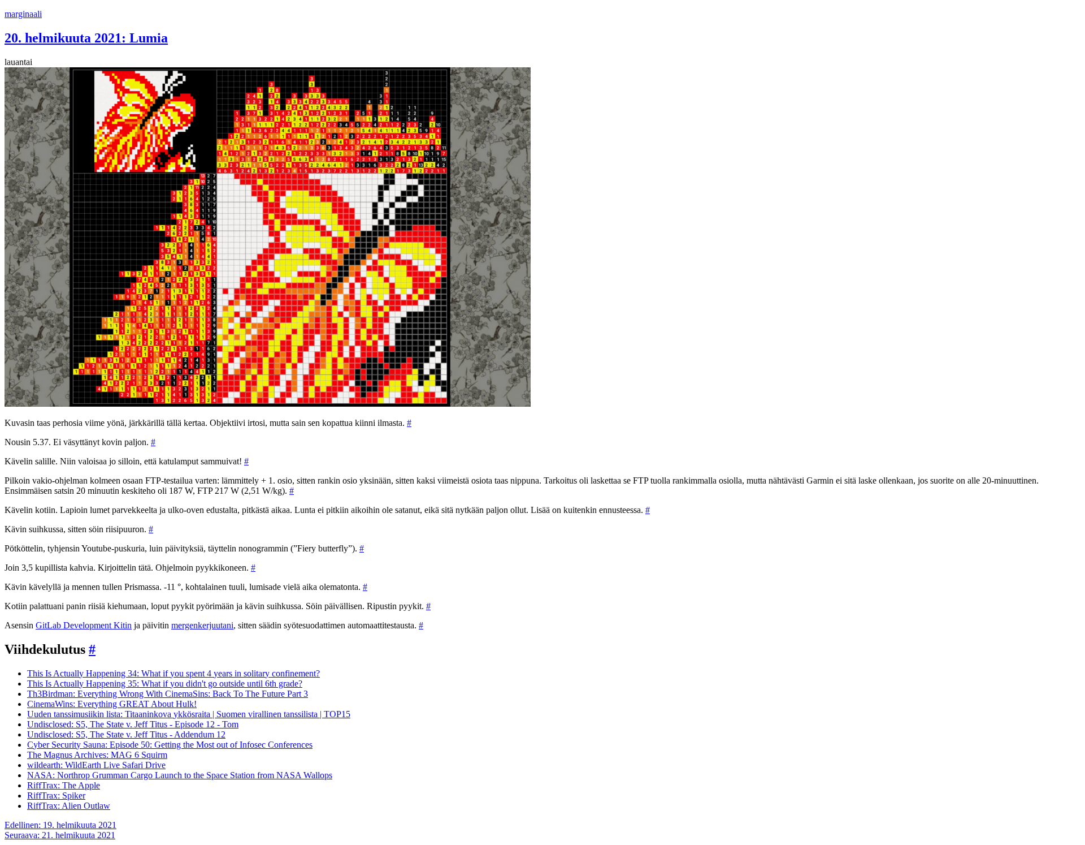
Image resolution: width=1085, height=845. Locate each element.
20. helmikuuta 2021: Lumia (86, 38)
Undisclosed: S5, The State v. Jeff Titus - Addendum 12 (126, 734)
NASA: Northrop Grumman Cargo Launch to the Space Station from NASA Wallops (179, 775)
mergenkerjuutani (202, 625)
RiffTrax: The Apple (63, 785)
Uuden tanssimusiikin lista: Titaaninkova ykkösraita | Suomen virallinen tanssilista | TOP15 (188, 714)
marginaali (23, 14)
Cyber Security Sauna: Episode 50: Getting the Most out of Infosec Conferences (170, 744)
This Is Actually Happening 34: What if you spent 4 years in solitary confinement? (173, 673)
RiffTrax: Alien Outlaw (68, 805)
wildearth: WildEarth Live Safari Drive (96, 765)
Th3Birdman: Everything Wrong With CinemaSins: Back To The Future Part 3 (167, 694)
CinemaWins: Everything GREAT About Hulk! (112, 704)
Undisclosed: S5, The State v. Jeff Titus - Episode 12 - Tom (132, 724)
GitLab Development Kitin (84, 625)
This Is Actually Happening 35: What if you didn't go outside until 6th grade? (164, 683)
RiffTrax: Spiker (56, 795)
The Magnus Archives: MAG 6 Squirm (97, 755)
